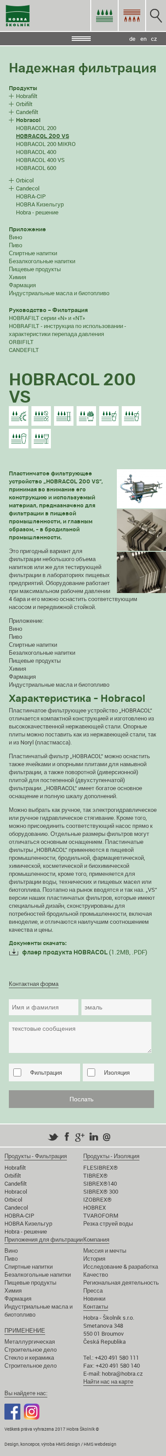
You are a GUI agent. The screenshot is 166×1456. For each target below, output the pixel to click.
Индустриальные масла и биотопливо (59, 293)
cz (154, 39)
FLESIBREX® (100, 1167)
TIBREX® (95, 1175)
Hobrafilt (27, 96)
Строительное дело (30, 1349)
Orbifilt (24, 104)
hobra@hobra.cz (122, 1373)
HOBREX (94, 1207)
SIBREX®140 (100, 1183)
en (143, 39)
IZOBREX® (97, 1199)
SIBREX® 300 (100, 1191)
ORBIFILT (21, 342)
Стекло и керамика (29, 1357)
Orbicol (25, 180)
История (94, 1258)
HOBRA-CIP (31, 196)
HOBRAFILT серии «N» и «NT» (47, 318)
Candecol (27, 188)
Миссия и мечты (104, 1250)
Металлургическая (29, 1341)
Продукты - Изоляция (111, 1156)
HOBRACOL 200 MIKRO (46, 144)
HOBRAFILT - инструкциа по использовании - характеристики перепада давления (67, 330)
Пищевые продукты (35, 269)
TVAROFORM (100, 1215)
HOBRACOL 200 (36, 128)
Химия (17, 277)
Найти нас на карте (108, 1381)
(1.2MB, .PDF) (84, 952)
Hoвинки (94, 1298)
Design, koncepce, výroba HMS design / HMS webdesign (60, 1444)
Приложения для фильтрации (43, 1239)
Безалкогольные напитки (42, 261)
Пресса (93, 1290)
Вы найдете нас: (25, 1393)
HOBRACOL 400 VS (40, 160)
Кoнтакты (95, 1306)
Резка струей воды (108, 1223)
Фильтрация (46, 1072)
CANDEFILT (24, 350)
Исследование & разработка (120, 1266)
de (132, 39)
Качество (95, 1274)
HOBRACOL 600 (36, 168)
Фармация (22, 285)
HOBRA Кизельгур (40, 204)
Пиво (15, 245)
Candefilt (27, 112)
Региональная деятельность (121, 1282)
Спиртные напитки (33, 253)
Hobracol (15, 1191)
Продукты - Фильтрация (35, 1156)
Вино (15, 237)
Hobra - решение (37, 212)
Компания (96, 1239)
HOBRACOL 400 (36, 152)
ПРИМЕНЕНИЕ (24, 1330)
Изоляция (117, 1072)
